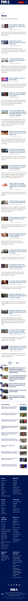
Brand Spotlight (16, 539)
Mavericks (3, 505)
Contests (15, 538)
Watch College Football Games (16, 558)
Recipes (14, 505)
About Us (16, 517)
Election (3, 487)
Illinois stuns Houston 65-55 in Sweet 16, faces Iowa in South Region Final (17, 133)
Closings (15, 482)
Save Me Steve (16, 512)
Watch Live (21, 2)
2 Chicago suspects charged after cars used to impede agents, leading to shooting (17, 331)
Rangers (3, 503)
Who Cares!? (4, 535)
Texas (2, 482)
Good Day (16, 499)
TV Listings (15, 531)
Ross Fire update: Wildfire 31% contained (8, 446)
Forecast (15, 480)
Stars (2, 507)
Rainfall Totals (16, 487)
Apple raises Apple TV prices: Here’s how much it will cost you (9, 459)
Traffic (14, 507)
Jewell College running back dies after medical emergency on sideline (10, 414)
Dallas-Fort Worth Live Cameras (17, 491)
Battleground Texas (5, 531)
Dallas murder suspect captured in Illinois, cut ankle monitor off (17, 42)
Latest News (5, 404)
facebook (8, 585)
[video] (4, 42)
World (2, 485)
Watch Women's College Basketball (17, 572)
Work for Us (15, 529)
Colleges (3, 512)
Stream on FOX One (16, 553)
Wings (2, 510)
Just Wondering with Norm (5, 542)
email (19, 585)
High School (4, 513)
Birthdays (15, 503)
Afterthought (4, 536)
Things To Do (16, 510)
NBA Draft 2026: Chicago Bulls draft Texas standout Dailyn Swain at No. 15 (17, 94)
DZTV (2, 540)
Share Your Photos (17, 493)
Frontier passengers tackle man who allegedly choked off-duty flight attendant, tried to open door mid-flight (18, 113)
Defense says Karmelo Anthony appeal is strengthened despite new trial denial (10, 427)
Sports (3, 499)
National (3, 484)
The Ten (3, 523)
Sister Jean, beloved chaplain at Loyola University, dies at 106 (18, 281)
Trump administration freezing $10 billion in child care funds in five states (18, 251)
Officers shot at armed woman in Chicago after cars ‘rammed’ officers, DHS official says (17, 347)
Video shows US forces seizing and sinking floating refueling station (9, 407)
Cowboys (3, 501)
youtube (17, 585)
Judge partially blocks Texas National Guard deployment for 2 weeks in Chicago (18, 295)
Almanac (15, 485)
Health (2, 494)
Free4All (3, 526)
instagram (14, 585)
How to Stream (16, 527)
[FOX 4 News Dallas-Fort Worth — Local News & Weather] (5, 2)
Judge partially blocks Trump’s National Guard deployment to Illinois (18, 312)
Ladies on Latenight (5, 530)
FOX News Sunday (5, 496)
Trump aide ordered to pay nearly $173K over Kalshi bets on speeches (9, 465)
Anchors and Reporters (16, 522)
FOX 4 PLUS (15, 536)
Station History (16, 524)
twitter (11, 585)
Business (3, 492)
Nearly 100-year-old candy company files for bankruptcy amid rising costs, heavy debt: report (17, 186)
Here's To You (4, 546)
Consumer (3, 490)
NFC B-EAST (4, 538)
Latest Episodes (4, 518)
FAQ (14, 526)
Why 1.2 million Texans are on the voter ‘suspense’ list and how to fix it (17, 385)
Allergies (15, 484)
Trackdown (3, 533)
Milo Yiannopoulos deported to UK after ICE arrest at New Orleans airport (10, 439)
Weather (15, 478)
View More (23, 404)
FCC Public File (16, 533)
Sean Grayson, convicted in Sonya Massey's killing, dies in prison (17, 26)
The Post (3, 524)
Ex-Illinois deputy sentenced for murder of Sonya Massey (17, 201)
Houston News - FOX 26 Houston (5, 556)
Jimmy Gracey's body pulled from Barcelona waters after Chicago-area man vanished (17, 150)
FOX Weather (16, 489)
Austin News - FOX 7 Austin (5, 559)
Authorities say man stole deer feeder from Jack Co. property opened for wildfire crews (9, 433)
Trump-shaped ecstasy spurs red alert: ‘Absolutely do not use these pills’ (10, 420)
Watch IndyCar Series (16, 566)
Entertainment (16, 508)
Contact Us (15, 519)
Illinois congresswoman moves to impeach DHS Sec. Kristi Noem (17, 219)
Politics (2, 489)
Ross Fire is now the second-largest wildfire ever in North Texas (17, 397)
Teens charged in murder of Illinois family (17, 78)
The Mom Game (5, 545)
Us (2, 13)
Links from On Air (17, 501)
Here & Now (4, 548)
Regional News (4, 553)
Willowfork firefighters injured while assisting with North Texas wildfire (9, 452)
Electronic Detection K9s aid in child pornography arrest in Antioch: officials (17, 235)
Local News (4, 480)
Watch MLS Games (17, 577)
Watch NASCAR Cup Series (17, 563)
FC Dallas (3, 508)
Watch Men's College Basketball (17, 569)
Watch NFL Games (17, 556)
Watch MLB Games (17, 560)
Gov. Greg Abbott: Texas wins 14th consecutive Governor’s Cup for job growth (17, 167)
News (3, 478)
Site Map (15, 541)
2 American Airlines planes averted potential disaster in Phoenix (17, 60)
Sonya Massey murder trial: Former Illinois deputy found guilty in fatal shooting (17, 266)
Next (17, 363)
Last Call (3, 528)
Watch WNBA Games (16, 575)
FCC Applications (17, 534)
